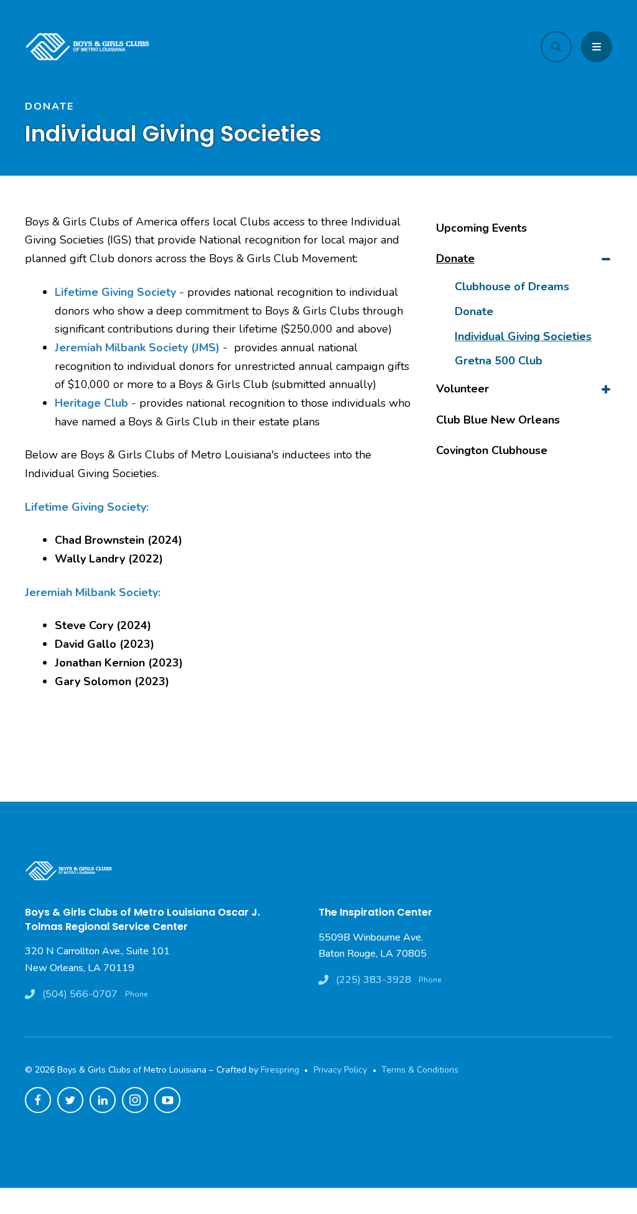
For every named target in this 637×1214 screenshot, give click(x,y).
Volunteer (462, 388)
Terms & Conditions (419, 1070)
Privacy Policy (340, 1070)
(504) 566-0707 (80, 994)
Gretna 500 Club (498, 360)
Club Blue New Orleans (498, 419)
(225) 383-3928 (373, 980)
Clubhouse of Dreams (512, 286)
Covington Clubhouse (491, 450)
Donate (455, 258)
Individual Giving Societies (523, 336)
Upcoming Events (481, 228)
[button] (556, 46)
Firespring (280, 1070)
